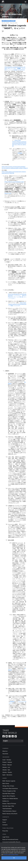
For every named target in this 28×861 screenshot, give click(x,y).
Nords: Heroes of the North (9, 813)
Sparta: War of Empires (8, 796)
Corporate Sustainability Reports (11, 842)
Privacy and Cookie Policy (11, 854)
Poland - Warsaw (7, 764)
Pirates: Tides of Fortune (9, 803)
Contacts (4, 824)
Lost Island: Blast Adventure (10, 788)
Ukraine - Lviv (6, 767)
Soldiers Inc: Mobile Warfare (10, 798)
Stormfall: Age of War (8, 806)
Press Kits (5, 831)
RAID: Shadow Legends (8, 781)
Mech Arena (5, 783)
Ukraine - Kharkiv (7, 772)
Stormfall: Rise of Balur (8, 793)
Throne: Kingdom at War (9, 791)
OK (14, 858)
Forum (4, 822)
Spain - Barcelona (7, 775)
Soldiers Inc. (5, 801)
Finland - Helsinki (7, 762)
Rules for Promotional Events (12, 15)
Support (4, 819)
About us (4, 751)
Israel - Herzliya (6, 759)
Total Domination (7, 808)
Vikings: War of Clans (8, 786)
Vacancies (5, 753)
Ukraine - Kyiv (6, 770)
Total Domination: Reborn (9, 811)
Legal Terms (5, 837)
